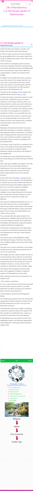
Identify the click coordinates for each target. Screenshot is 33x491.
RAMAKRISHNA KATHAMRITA (16, 25)
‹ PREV (2, 361)
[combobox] (16, 4)
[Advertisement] (16, 342)
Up (16, 361)
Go (30, 4)
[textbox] (16, 4)
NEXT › (30, 361)
